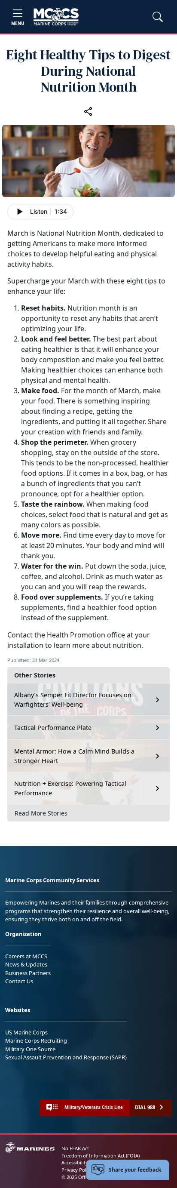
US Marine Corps (26, 1032)
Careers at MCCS (26, 956)
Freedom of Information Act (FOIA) (100, 1155)
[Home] (56, 17)
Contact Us (19, 981)
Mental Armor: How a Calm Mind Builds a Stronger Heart (74, 756)
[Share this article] (88, 111)
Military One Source (30, 1049)
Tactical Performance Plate (53, 727)
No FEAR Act (75, 1148)
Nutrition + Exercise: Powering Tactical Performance (70, 788)
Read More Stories (41, 813)
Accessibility (74, 1162)
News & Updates (26, 964)
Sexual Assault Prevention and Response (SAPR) (66, 1057)
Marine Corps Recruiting (36, 1040)
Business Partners (28, 973)
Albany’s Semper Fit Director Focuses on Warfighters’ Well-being (72, 699)
